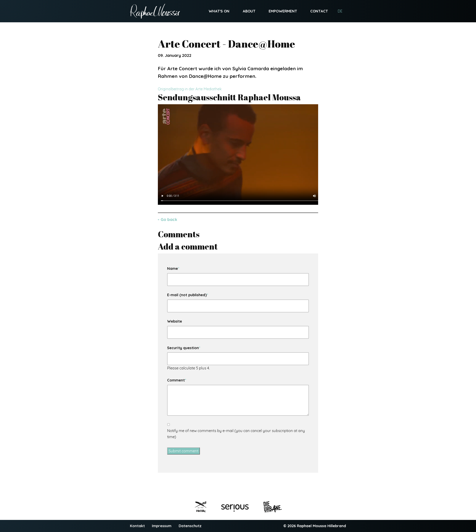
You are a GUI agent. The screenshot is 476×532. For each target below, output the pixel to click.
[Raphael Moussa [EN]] (155, 11)
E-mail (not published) (187, 294)
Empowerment (283, 11)
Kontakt (137, 525)
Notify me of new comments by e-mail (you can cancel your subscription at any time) (236, 433)
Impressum (161, 525)
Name (173, 268)
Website (174, 321)
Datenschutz (190, 525)
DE (340, 11)
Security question (183, 347)
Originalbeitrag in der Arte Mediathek (190, 89)
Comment (176, 379)
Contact (319, 11)
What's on (219, 11)
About (249, 11)
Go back (169, 219)
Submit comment (183, 451)
